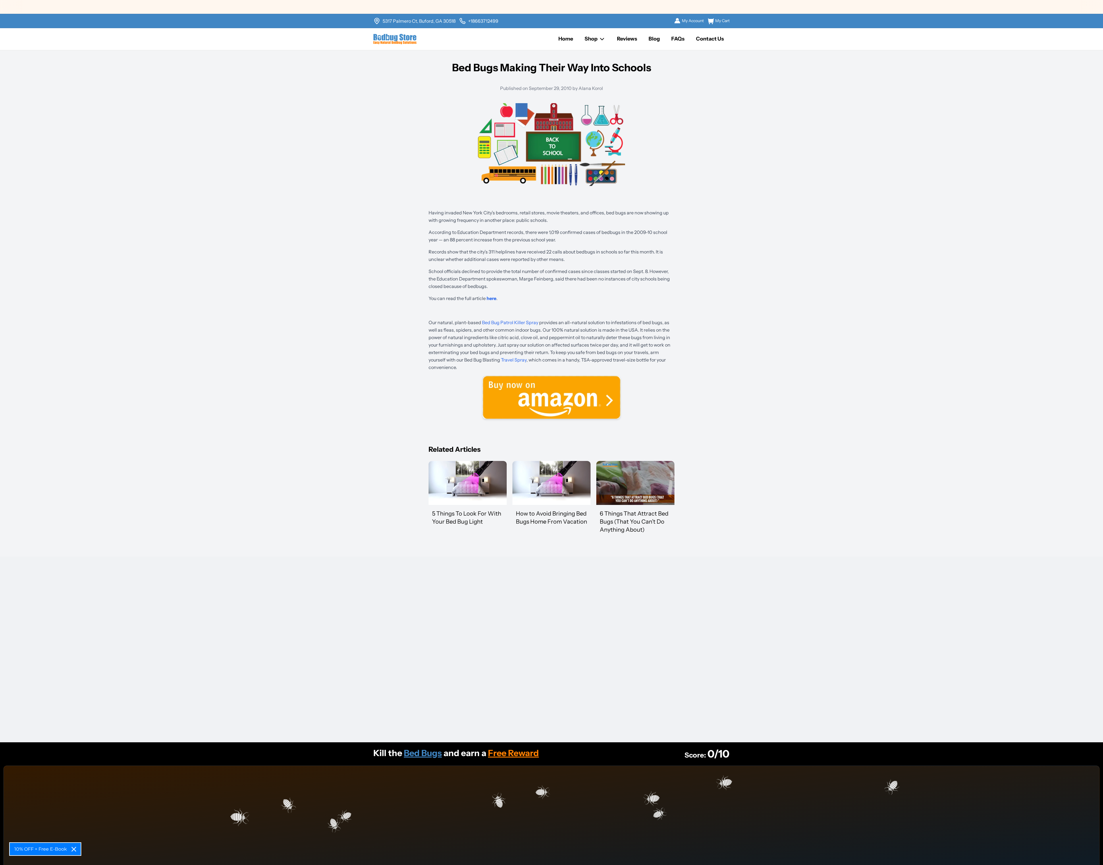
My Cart (722, 20)
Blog (654, 39)
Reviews (627, 39)
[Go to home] (394, 39)
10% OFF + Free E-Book (40, 849)
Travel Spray (514, 360)
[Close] (74, 849)
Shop (591, 39)
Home (565, 39)
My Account (693, 20)
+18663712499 (483, 21)
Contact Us (710, 39)
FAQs (677, 39)
